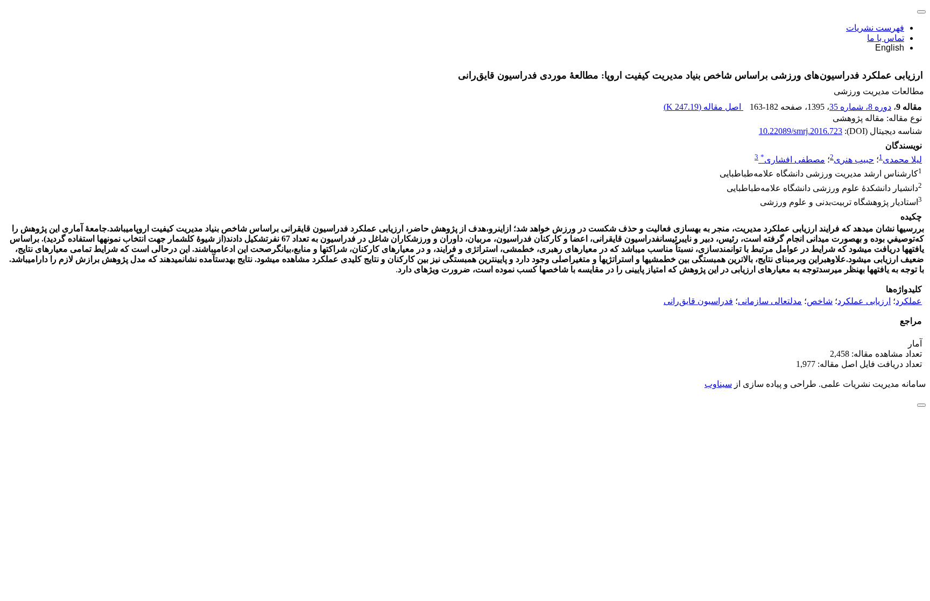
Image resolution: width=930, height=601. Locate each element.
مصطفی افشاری (792, 159)
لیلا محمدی (902, 159)
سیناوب (718, 383)
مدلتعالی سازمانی (770, 301)
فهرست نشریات (875, 27)
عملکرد (909, 301)
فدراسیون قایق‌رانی (698, 301)
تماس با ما (885, 38)
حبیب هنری (854, 159)
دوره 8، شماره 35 (860, 106)
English (889, 47)
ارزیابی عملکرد (864, 301)
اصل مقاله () (703, 106)
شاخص (820, 301)
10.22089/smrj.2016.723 (800, 131)
